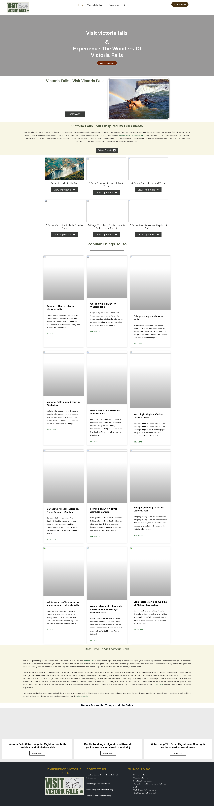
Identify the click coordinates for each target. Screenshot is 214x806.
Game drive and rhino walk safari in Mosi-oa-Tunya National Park (106, 609)
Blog (125, 5)
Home (80, 5)
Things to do (114, 5)
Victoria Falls (89, 661)
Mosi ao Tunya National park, (131, 135)
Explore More (108, 753)
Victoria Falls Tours (95, 5)
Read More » (51, 334)
